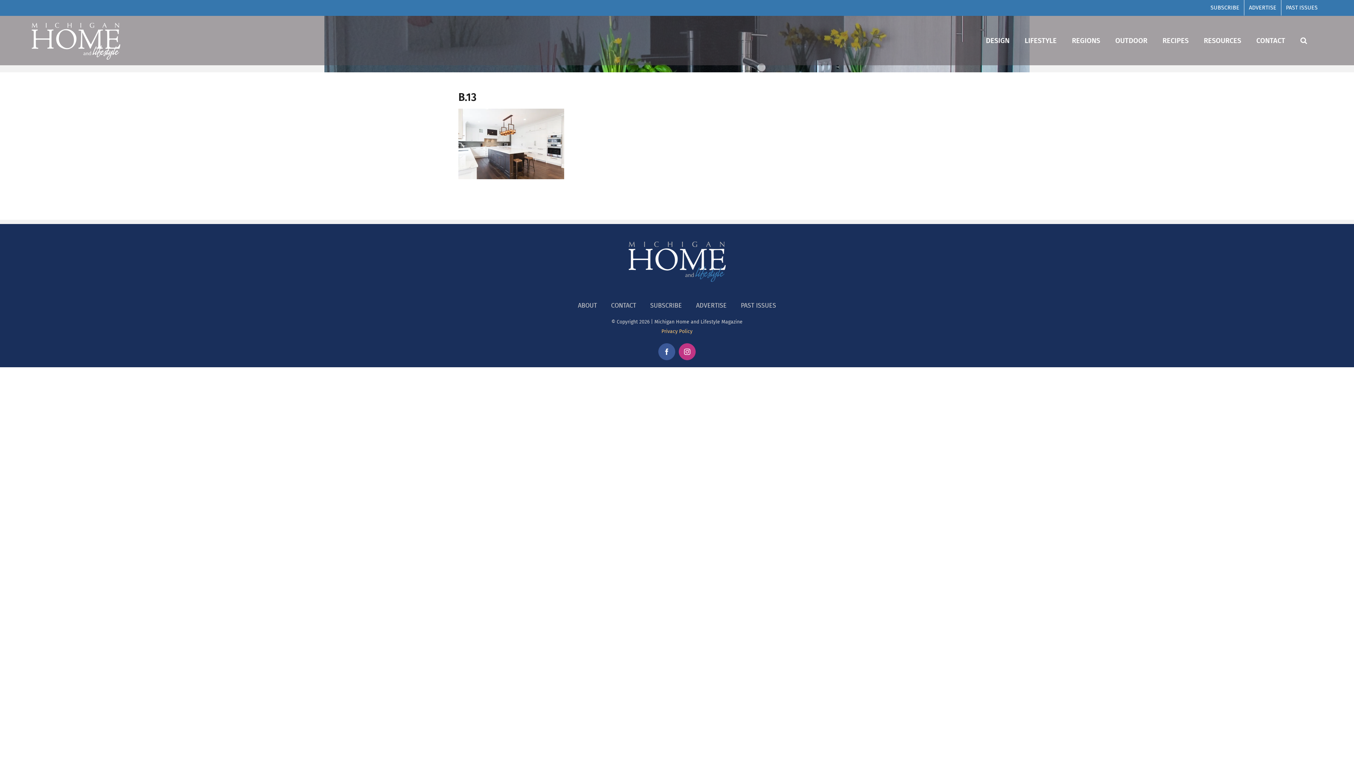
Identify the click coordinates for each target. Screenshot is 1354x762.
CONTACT (623, 305)
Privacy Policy (677, 331)
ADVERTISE (711, 305)
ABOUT (587, 305)
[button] (1303, 40)
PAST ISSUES (758, 305)
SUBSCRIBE (666, 305)
